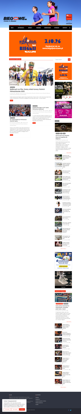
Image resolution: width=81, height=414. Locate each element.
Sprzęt (30, 27)
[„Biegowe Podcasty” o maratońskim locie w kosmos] (58, 365)
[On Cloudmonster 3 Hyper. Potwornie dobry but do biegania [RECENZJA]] (58, 189)
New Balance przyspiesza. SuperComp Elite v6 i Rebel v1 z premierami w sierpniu (67, 204)
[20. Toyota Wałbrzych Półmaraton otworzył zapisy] (20, 105)
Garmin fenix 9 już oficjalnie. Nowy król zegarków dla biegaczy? (62, 137)
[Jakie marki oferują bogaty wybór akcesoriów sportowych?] (58, 182)
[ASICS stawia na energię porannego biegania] (58, 170)
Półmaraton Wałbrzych (46, 93)
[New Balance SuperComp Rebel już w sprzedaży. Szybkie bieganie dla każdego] (58, 162)
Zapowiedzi (21, 27)
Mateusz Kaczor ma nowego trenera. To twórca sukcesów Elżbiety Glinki (67, 353)
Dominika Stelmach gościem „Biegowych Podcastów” (66, 346)
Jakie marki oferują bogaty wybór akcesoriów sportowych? (67, 184)
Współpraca (38, 399)
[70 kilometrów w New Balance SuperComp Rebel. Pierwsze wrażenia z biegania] (58, 155)
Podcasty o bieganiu (60, 291)
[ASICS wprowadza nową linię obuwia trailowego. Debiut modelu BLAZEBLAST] (58, 227)
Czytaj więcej (68, 152)
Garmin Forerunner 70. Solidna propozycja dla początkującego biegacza (66, 197)
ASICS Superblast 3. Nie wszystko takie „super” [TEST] (66, 237)
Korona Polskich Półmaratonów (26, 93)
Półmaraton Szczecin (39, 93)
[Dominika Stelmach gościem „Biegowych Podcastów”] (58, 344)
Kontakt (65, 27)
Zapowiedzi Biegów (23, 94)
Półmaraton (33, 93)
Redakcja (18, 93)
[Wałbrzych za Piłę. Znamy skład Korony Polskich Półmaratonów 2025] (31, 61)
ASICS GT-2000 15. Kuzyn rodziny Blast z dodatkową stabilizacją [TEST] (67, 178)
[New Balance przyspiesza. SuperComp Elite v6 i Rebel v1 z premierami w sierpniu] (58, 202)
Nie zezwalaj (15, 409)
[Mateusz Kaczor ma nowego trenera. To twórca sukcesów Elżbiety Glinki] (58, 351)
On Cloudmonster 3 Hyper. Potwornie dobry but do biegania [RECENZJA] (67, 191)
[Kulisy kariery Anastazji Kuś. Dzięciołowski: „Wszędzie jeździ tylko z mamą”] (63, 293)
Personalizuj (7, 409)
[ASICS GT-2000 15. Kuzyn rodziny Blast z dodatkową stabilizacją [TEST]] (58, 176)
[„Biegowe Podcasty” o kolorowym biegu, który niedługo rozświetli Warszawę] (58, 324)
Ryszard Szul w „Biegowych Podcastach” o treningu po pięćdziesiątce (67, 333)
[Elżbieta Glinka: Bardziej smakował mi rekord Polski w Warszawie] (58, 338)
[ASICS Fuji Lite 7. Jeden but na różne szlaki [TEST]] (58, 222)
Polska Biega (12, 87)
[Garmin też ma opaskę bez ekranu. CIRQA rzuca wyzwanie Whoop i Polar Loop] (58, 208)
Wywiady (56, 27)
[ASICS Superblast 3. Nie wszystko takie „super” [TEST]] (58, 235)
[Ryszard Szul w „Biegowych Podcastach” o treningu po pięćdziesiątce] (58, 331)
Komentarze (47, 27)
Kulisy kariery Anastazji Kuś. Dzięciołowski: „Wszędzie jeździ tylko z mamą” (62, 307)
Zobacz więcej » (63, 248)
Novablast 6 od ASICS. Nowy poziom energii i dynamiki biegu (66, 243)
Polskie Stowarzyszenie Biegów (15, 94)
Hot (61, 133)
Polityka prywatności (39, 402)
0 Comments (24, 122)
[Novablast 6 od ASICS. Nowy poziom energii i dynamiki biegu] (58, 242)
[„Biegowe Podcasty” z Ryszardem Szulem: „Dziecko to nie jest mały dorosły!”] (58, 371)
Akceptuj (22, 409)
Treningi (38, 27)
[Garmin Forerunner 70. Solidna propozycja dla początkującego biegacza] (58, 195)
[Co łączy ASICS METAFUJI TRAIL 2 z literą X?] (58, 216)
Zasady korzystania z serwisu (41, 400)
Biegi (12, 27)
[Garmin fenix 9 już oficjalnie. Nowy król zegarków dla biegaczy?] (63, 123)
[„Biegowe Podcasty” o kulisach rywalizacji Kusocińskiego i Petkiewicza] (58, 357)
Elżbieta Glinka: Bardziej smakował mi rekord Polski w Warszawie (67, 340)
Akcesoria (57, 133)
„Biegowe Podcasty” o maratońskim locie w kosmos (66, 367)
